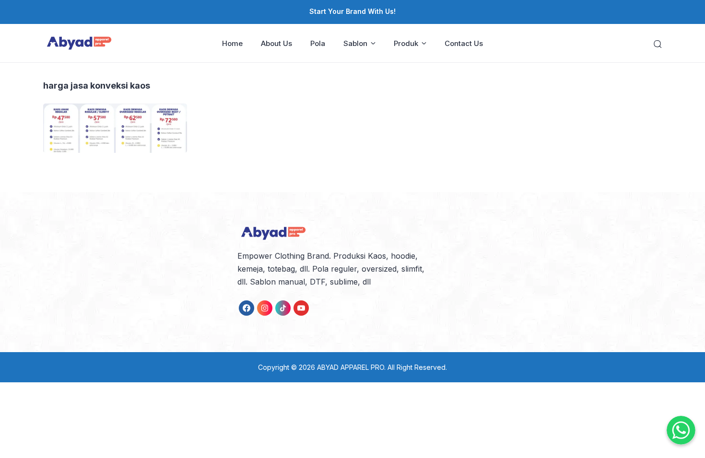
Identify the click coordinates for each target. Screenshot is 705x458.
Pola (317, 43)
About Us (276, 43)
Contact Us (464, 43)
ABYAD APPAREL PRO (350, 367)
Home (232, 43)
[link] (246, 308)
